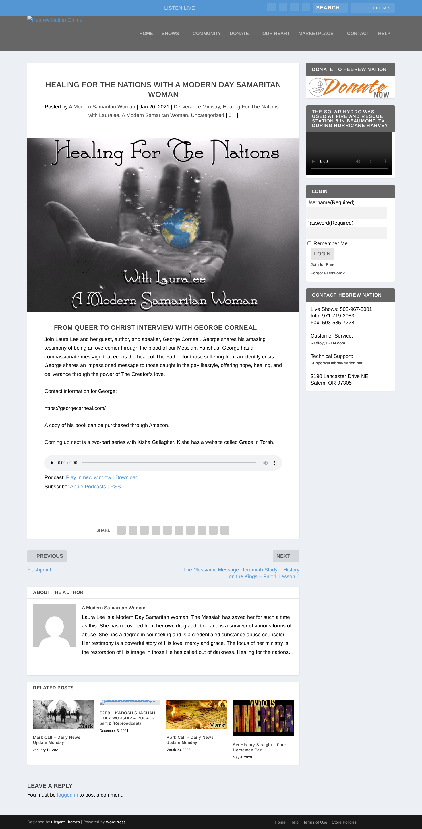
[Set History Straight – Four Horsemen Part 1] (263, 718)
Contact (358, 33)
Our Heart (276, 33)
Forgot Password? (328, 273)
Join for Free (322, 264)
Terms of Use (315, 822)
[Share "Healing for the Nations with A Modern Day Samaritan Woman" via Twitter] (133, 530)
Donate (239, 33)
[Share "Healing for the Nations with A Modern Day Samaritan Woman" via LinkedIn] (179, 530)
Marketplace (316, 33)
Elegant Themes (65, 822)
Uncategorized (207, 115)
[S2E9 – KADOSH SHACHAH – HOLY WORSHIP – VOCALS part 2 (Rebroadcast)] (130, 702)
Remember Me (330, 243)
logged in (67, 795)
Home (146, 33)
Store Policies (344, 822)
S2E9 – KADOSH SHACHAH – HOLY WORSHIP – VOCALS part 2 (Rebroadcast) (129, 718)
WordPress (115, 822)
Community (207, 33)
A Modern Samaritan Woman (102, 107)
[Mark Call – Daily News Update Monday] (63, 714)
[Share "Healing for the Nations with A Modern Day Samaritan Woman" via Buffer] (190, 530)
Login (322, 254)
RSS (115, 486)
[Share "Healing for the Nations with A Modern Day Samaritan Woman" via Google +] (144, 530)
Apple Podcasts (88, 486)
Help (384, 33)
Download (126, 477)
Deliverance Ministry (197, 107)
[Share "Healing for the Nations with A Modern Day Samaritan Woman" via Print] (225, 530)
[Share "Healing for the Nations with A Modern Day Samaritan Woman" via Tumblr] (156, 530)
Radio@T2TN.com (328, 343)
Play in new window (88, 477)
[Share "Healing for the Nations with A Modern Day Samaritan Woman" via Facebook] (121, 530)
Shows (170, 33)
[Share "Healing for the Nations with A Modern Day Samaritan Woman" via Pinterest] (167, 530)
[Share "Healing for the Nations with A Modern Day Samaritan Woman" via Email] (213, 530)
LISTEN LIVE (179, 8)
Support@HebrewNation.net (336, 363)
